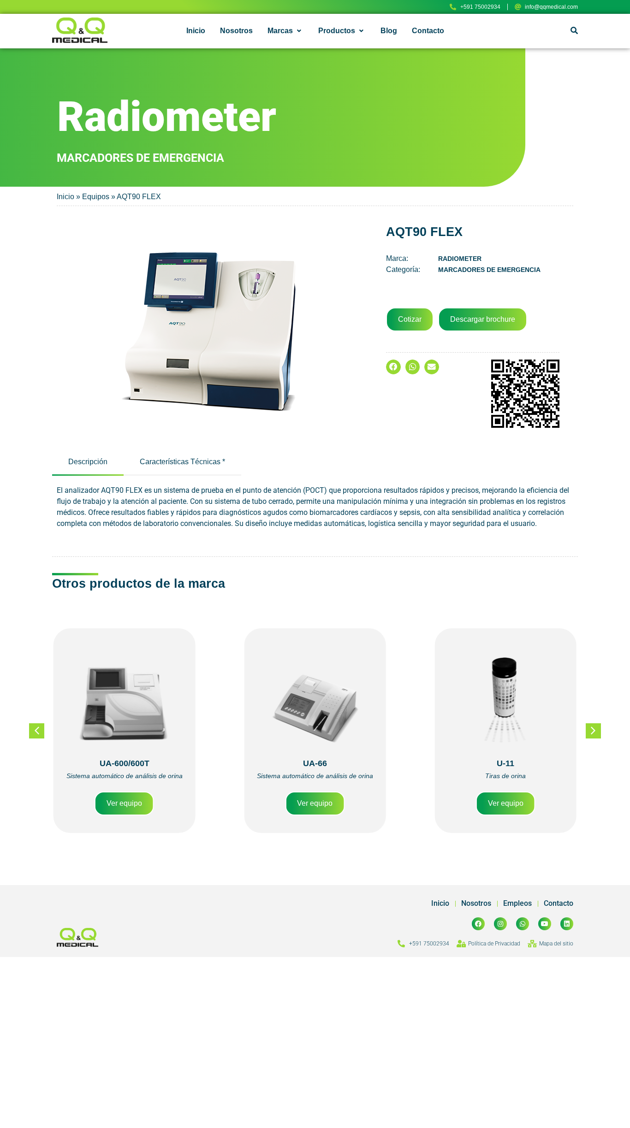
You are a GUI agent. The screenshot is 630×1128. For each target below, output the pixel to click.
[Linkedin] (566, 923)
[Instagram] (500, 923)
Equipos (95, 197)
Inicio (65, 197)
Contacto (558, 903)
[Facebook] (478, 923)
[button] (285, 31)
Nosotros (476, 903)
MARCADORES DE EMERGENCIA (489, 269)
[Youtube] (544, 923)
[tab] (88, 462)
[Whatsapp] (522, 923)
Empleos (517, 903)
